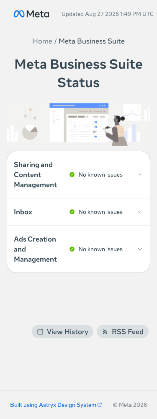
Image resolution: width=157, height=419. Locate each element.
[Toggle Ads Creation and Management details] (78, 249)
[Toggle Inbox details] (78, 211)
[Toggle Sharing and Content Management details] (78, 174)
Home (42, 41)
